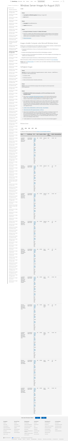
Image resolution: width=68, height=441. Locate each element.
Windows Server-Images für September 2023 (13, 121)
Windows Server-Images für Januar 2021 (13, 224)
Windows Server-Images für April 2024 (13, 100)
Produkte (27, 1)
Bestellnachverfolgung (17, 429)
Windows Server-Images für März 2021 (13, 219)
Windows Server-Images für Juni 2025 (13, 58)
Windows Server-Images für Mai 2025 (13, 61)
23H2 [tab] (26, 128)
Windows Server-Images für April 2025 (13, 64)
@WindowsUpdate (30, 61)
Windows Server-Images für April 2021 (13, 216)
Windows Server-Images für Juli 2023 (13, 126)
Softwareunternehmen (47, 432)
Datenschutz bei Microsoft (58, 427)
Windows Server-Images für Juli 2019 (13, 278)
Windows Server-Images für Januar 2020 (13, 260)
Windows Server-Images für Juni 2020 (13, 245)
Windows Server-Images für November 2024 (13, 79)
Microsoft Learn (47, 424)
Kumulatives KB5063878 (35, 140)
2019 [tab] (32, 128)
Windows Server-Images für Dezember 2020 (13, 227)
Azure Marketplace (55, 59)
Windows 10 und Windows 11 (13, 5)
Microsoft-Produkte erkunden (6, 432)
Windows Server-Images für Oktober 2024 (13, 82)
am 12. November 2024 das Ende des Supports (35, 96)
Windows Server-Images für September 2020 (13, 236)
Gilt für (22, 8)
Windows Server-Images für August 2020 (13, 239)
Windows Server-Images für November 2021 (13, 190)
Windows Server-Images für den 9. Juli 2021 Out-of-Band (13, 206)
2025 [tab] (22, 128)
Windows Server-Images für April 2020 (13, 251)
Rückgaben (15, 427)
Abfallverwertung (16, 430)
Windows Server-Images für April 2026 (13, 24)
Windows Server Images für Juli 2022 (13, 162)
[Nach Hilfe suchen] (61, 1)
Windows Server (11, 7)
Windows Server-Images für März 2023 (13, 138)
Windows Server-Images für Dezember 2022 (13, 147)
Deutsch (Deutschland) (7, 437)
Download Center (16, 424)
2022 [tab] (29, 128)
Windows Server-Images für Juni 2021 (13, 210)
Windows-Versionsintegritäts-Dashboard (44, 131)
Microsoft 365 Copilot (36, 430)
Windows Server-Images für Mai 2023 (13, 132)
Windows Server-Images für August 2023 (13, 123)
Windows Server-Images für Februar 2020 (13, 257)
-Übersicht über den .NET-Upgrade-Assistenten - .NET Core (33, 109)
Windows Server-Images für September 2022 (13, 156)
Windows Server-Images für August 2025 (13, 52)
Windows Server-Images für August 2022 (13, 159)
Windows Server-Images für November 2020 (13, 230)
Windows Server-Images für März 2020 (13, 254)
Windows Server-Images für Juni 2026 (13, 18)
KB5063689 (34, 155)
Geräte (32, 1)
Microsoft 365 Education (27, 427)
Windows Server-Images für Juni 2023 (13, 129)
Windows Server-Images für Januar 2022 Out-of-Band (13, 181)
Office (24, 1)
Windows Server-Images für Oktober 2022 (13, 153)
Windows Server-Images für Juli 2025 (13, 55)
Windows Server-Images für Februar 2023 (13, 141)
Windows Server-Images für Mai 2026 (13, 21)
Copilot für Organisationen (6, 427)
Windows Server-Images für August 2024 (13, 88)
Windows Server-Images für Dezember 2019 (13, 263)
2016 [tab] (36, 128)
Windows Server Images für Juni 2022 (13, 165)
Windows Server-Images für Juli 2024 (13, 91)
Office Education (26, 429)
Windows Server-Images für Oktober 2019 (13, 269)
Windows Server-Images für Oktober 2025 (13, 46)
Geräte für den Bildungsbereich (28, 424)
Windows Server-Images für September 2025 (13, 49)
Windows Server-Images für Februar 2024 (13, 106)
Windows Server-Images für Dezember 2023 (13, 112)
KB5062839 (34, 150)
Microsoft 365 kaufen (41, 1)
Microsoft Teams (36, 432)
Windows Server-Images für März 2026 (13, 27)
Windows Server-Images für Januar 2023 (13, 144)
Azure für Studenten (26, 434)
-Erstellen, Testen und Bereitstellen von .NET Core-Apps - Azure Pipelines (35, 107)
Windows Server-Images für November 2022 (13, 150)
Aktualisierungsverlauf (13, 9)
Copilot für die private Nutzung (7, 429)
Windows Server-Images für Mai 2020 (13, 248)
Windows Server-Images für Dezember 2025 (13, 36)
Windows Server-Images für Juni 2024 (13, 94)
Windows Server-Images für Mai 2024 (13, 97)
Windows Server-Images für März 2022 (13, 174)
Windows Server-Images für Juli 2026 (13, 15)
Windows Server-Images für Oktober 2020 (13, 233)
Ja (37, 417)
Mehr (35, 1)
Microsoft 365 (20, 1)
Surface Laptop (5, 424)
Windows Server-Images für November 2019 (13, 266)
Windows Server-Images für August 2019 (13, 275)
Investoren (56, 429)
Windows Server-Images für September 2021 (13, 196)
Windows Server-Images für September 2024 (13, 85)
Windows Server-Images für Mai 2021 (13, 213)
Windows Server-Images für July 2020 (13, 242)
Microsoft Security (36, 424)
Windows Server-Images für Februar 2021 (13, 221)
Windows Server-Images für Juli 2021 (13, 202)
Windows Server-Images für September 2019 (13, 272)
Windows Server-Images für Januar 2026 (13, 33)
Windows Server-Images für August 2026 (13, 12)
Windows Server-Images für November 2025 (13, 39)
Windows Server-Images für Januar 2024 (13, 109)
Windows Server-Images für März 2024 (13, 103)
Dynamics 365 (35, 427)
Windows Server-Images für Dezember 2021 (13, 187)
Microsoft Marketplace (47, 429)
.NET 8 (35, 98)
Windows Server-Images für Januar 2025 (13, 73)
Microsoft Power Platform (48, 430)
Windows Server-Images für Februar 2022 (13, 177)
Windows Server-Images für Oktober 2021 (13, 193)
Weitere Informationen (27, 38)
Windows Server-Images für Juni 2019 (13, 281)
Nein (44, 417)
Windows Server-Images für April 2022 (13, 171)
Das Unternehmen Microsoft (58, 424)
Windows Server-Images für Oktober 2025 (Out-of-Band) (13, 42)
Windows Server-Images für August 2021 (13, 199)
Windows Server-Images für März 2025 (13, 67)
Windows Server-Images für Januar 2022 (13, 184)
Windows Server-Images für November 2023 (13, 115)
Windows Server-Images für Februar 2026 (13, 30)
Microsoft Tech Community (48, 427)
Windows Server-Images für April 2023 (13, 135)
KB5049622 (34, 145)
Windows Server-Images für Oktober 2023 (13, 118)
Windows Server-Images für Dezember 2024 (13, 76)
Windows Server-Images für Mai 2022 (13, 168)
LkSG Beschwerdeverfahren (58, 430)
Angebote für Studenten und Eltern (28, 433)
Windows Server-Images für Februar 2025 (13, 70)
